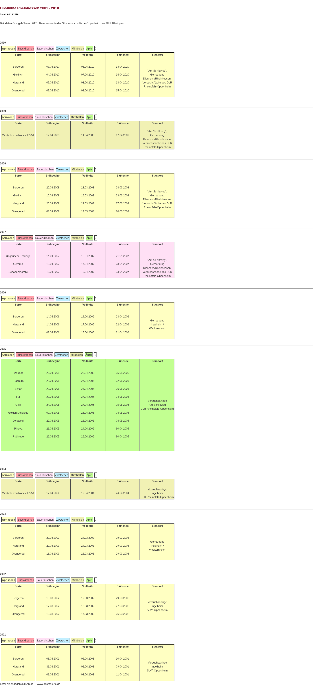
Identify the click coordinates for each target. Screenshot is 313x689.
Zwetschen (62, 48)
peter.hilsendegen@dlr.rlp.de (16, 683)
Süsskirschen (26, 48)
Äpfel (89, 48)
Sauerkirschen (45, 48)
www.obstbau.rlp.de (48, 683)
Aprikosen (8, 117)
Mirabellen (78, 48)
